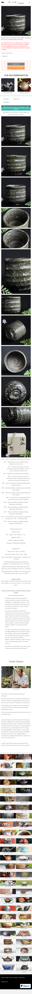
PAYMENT (6, 102)
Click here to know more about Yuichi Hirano (17, 108)
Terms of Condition (13, 977)
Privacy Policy (22, 977)
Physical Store (4, 981)
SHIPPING (16, 99)
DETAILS (6, 99)
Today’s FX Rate (5, 977)
